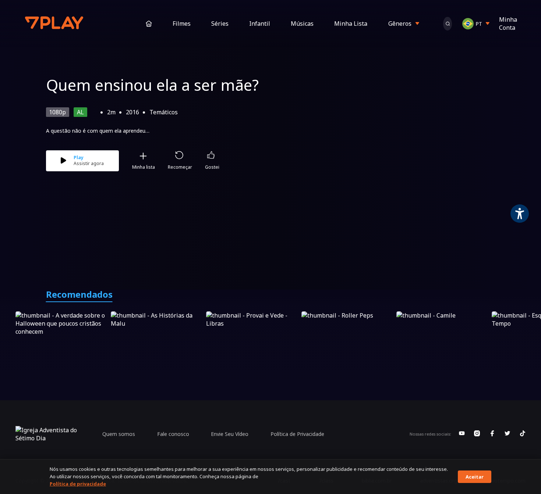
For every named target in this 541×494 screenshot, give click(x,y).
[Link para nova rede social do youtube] (462, 434)
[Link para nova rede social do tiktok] (523, 434)
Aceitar (475, 476)
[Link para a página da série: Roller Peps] (347, 337)
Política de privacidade (78, 483)
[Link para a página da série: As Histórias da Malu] (157, 337)
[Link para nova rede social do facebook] (492, 434)
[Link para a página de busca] (447, 24)
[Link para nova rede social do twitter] (507, 434)
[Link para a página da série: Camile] (442, 337)
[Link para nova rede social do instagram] (477, 434)
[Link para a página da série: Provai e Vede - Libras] (252, 337)
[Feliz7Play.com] (55, 23)
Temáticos (163, 112)
